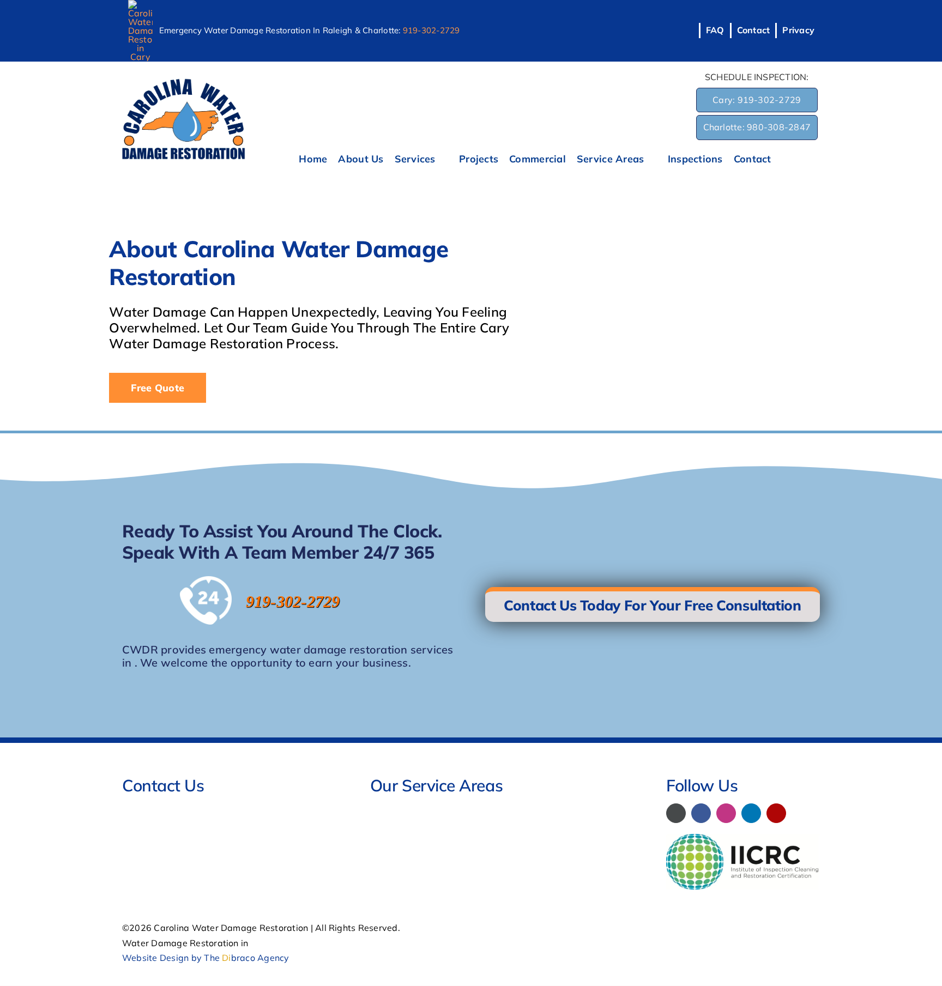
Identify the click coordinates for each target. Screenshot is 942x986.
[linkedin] (751, 813)
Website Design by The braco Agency (205, 957)
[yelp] (776, 813)
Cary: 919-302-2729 (756, 99)
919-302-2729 (431, 30)
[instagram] (726, 813)
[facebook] (701, 813)
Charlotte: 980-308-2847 (757, 127)
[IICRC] (743, 838)
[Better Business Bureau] (676, 813)
